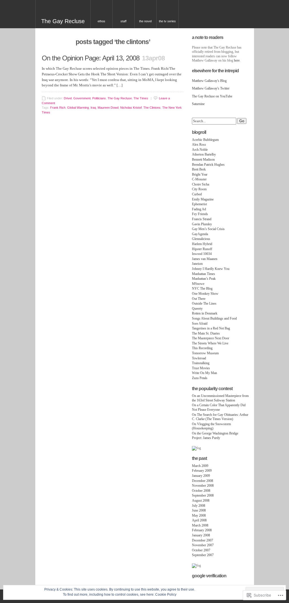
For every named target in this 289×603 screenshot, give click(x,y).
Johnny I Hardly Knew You (210, 269)
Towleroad (199, 358)
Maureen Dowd (108, 107)
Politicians (99, 98)
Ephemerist (199, 204)
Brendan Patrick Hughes (208, 165)
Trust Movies (201, 368)
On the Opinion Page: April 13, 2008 (90, 58)
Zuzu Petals (199, 378)
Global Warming (78, 107)
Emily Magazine (203, 199)
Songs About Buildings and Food (214, 318)
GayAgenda (200, 234)
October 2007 (201, 550)
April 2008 (199, 520)
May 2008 (199, 515)
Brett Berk (199, 169)
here (237, 60)
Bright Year (199, 174)
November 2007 (203, 545)
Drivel (68, 98)
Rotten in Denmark (204, 313)
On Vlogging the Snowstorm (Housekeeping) (211, 426)
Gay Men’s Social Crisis (208, 229)
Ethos (101, 21)
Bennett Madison (203, 159)
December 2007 (202, 540)
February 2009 (202, 471)
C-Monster (199, 179)
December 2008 (202, 481)
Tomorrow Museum (205, 353)
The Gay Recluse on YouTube (212, 96)
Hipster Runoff (202, 249)
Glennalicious (201, 239)
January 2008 (201, 535)
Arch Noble (200, 150)
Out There (198, 299)
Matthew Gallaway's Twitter (210, 88)
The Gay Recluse (63, 21)
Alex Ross (199, 145)
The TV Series (167, 21)
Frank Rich (57, 107)
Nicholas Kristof (131, 107)
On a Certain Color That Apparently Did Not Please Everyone (219, 407)
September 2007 (203, 555)
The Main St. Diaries (206, 333)
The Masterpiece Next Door (210, 338)
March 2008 (200, 525)
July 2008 (198, 506)
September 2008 (203, 495)
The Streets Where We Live (210, 343)
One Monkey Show (205, 294)
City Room (199, 189)
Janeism (197, 264)
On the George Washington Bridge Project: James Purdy (215, 435)
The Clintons (152, 107)
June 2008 (199, 510)
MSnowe (198, 284)
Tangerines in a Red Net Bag (211, 328)
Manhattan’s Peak (204, 279)
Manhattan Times (203, 274)
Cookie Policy (165, 595)
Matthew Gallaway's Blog (209, 81)
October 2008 (201, 491)
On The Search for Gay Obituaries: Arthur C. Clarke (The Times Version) (220, 417)
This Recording (202, 348)
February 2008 (202, 530)
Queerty (197, 309)
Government (82, 98)
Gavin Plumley (202, 224)
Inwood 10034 (202, 254)
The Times (140, 98)
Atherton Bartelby (204, 154)
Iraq (93, 107)
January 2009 (201, 476)
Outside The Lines (204, 303)
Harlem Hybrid (202, 244)
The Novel (145, 21)
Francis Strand (201, 219)
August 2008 (200, 500)
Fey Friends (200, 214)
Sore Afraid (199, 323)
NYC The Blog (202, 288)
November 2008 (203, 486)
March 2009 (200, 466)
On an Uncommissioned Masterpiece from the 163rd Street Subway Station (220, 398)
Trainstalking (200, 363)
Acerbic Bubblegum (205, 140)
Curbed (197, 194)
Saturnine (198, 104)
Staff (123, 21)
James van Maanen (204, 259)
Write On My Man (204, 373)
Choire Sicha (200, 184)
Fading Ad (199, 209)
